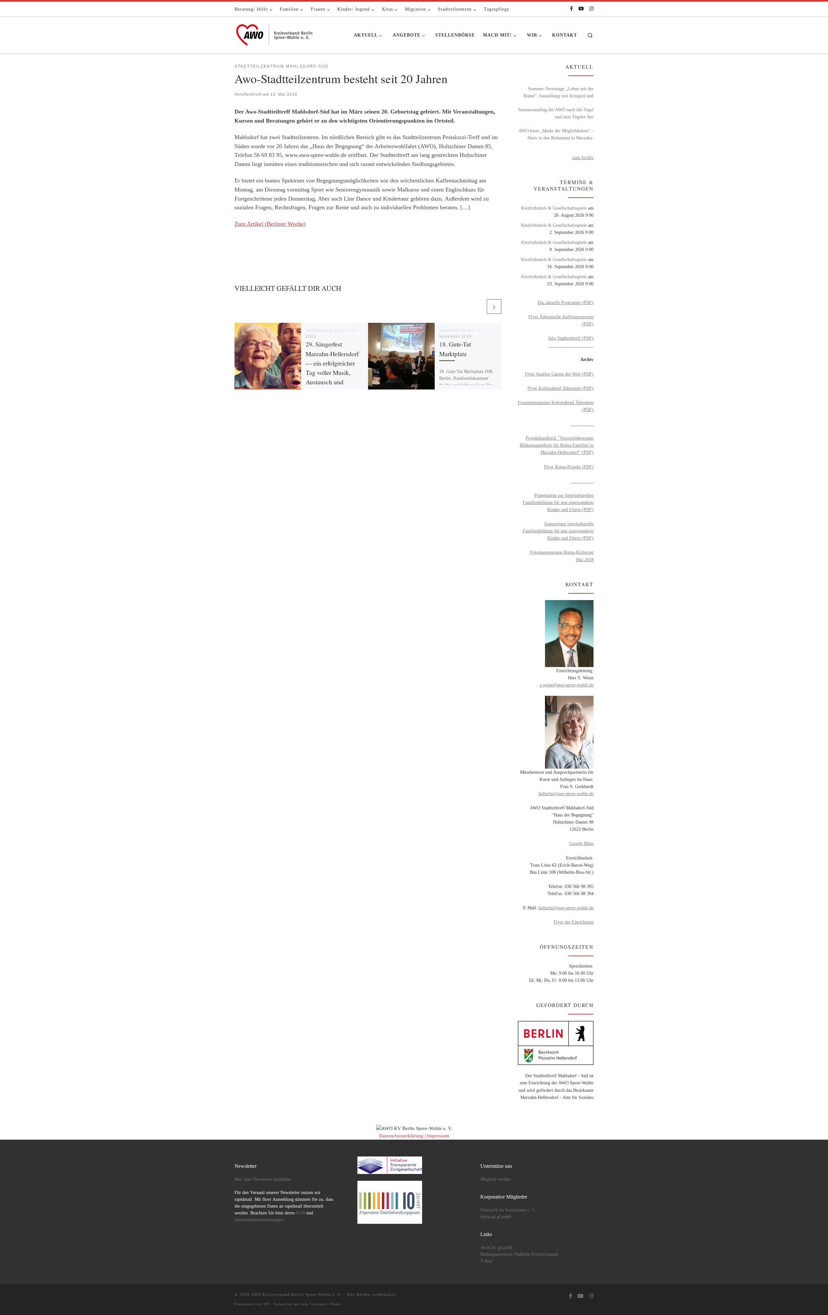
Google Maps (581, 843)
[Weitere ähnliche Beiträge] (494, 306)
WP (266, 1304)
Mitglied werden (495, 1179)
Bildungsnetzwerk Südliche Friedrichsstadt (519, 1254)
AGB (300, 1213)
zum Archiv (583, 157)
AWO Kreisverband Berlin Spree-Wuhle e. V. (296, 1294)
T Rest (486, 1261)
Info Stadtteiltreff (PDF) (571, 338)
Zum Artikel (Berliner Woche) (270, 224)
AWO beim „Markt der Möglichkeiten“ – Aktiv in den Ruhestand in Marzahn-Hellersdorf (556, 134)
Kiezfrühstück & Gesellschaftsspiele (554, 208)
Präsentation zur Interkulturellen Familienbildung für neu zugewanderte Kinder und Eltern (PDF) (558, 502)
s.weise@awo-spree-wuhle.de (567, 684)
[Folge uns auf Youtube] (581, 9)
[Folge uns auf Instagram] (591, 9)
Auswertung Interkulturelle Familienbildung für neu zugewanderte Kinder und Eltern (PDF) (558, 531)
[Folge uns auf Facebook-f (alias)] (571, 9)
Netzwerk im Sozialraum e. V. (508, 1210)
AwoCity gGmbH (496, 1247)
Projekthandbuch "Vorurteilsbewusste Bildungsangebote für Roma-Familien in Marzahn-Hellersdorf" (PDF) (557, 445)
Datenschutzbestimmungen (258, 1219)
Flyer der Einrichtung (574, 922)
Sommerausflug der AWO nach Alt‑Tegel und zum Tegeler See (556, 113)
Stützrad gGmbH (495, 1216)
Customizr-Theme (325, 1304)
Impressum (438, 1135)
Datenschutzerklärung (401, 1135)
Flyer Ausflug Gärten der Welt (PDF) (559, 374)
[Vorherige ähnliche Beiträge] (478, 306)
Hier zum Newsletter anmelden (262, 1179)
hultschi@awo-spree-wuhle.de (566, 793)
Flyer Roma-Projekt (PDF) (569, 466)
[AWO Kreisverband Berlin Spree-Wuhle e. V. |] (274, 33)
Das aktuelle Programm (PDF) (566, 302)
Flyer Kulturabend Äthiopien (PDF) (561, 388)
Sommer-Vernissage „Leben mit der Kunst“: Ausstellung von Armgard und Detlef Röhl (559, 92)
